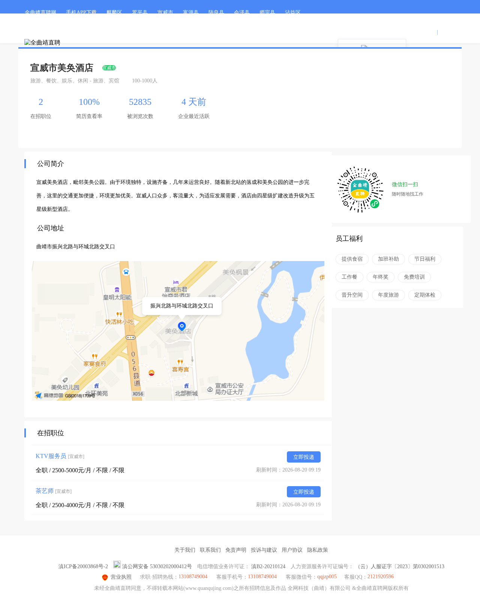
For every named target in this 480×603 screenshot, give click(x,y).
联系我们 (210, 550)
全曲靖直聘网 (40, 12)
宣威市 (165, 12)
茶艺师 (54, 491)
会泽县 (242, 12)
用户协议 (292, 550)
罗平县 (140, 12)
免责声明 (235, 550)
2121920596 (381, 576)
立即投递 (303, 457)
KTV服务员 (60, 456)
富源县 (191, 12)
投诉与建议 (264, 550)
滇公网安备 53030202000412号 (157, 566)
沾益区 (293, 12)
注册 (445, 32)
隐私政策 (317, 550)
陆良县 (216, 12)
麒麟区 (114, 12)
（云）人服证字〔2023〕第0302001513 (399, 566)
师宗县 (267, 12)
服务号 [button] (377, 32)
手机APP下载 (81, 12)
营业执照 (121, 577)
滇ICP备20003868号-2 (83, 566)
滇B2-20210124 (268, 566)
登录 (430, 32)
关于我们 (184, 550)
